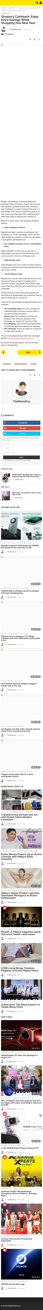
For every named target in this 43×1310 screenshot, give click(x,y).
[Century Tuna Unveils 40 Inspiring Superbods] (21, 1219)
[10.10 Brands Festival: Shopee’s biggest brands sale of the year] (21, 663)
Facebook (22, 423)
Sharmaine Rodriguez (31, 890)
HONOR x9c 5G (20, 542)
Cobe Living (15, 965)
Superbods (25, 1236)
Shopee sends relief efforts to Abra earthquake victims (17, 775)
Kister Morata (29, 851)
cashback (7, 364)
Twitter (23, 433)
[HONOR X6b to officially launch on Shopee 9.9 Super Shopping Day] (21, 571)
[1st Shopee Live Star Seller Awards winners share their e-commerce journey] (21, 709)
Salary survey (26, 1098)
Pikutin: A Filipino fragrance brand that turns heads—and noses (20, 933)
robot (24, 1145)
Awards (9, 726)
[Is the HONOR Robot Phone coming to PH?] (21, 1128)
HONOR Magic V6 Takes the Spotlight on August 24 (19, 1056)
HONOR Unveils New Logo (13, 1284)
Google (23, 428)
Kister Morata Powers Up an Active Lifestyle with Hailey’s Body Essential (21, 857)
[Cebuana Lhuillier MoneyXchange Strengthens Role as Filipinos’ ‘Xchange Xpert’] (21, 1171)
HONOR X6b (19, 588)
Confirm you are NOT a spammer (17, 460)
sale (21, 633)
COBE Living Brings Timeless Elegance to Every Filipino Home (19, 969)
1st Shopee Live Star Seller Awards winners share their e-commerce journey (20, 730)
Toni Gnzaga (18, 681)
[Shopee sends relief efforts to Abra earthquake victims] (21, 754)
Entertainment (6, 1236)
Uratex (19, 1001)
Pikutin (17, 929)
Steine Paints (29, 812)
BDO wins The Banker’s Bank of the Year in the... (26, 494)
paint (22, 812)
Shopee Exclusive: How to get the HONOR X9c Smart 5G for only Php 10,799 (20, 546)
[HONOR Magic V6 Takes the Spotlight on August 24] (21, 1035)
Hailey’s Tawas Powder (15, 890)
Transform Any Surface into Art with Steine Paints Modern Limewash (19, 817)
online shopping (20, 364)
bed (9, 965)
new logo (25, 1281)
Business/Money (6, 1098)
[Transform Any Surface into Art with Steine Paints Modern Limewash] (21, 800)
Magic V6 (25, 1052)
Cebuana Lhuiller (18, 1188)
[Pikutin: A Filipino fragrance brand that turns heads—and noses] (21, 917)
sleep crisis (12, 1001)
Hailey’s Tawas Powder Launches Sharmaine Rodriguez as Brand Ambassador (20, 895)
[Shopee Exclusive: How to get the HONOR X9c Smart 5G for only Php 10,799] (21, 525)
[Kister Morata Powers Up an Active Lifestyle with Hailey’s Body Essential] (21, 838)
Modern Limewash (14, 812)
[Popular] (5, 1114)
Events (3, 726)
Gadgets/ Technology (8, 542)
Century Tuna (16, 1236)
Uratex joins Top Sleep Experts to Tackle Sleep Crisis (20, 1005)
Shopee (33, 364)
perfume (10, 929)
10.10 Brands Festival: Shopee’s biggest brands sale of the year (19, 685)
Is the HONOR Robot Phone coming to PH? (20, 1148)
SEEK (33, 1098)
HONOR (18, 1052)
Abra (8, 771)
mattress (23, 965)
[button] (37, 3)
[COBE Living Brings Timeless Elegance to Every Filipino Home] (21, 953)
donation (14, 771)
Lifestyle (6, 13)
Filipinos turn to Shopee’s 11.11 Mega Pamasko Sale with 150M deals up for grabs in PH (20, 638)
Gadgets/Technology (8, 588)
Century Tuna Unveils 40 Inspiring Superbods (16, 1240)
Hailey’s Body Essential (15, 851)
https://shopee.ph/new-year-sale (20, 338)
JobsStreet (16, 1098)
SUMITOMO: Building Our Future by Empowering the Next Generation (26, 475)
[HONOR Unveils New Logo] (21, 1264)
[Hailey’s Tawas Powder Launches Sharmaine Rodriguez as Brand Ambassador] (21, 878)
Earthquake (22, 771)
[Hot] (5, 908)
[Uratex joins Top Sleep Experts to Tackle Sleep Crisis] (21, 989)
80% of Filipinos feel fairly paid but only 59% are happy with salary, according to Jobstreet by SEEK (21, 1103)
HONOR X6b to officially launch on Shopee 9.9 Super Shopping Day (20, 592)
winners (21, 726)
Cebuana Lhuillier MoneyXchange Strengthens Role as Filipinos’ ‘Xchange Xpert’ (19, 1193)
